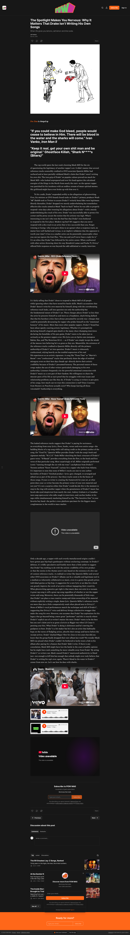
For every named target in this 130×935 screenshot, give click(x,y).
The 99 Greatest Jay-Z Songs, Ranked (47, 861)
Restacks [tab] (43, 831)
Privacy (14, 932)
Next (93, 818)
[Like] (32, 41)
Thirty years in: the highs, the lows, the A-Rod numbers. (48, 863)
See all (34, 906)
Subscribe (114, 8)
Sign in (124, 8)
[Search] (102, 8)
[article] (65, 864)
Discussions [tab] (45, 855)
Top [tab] (33, 855)
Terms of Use (74, 902)
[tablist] (38, 831)
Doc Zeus (34, 121)
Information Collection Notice (64, 904)
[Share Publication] (106, 8)
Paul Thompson (42, 881)
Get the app (72, 932)
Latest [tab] (37, 855)
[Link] (27, 136)
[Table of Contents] (2, 467)
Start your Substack (61, 932)
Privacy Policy (79, 904)
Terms (18, 932)
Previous (38, 818)
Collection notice (25, 932)
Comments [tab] (35, 831)
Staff (38, 865)
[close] (83, 873)
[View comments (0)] (37, 41)
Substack (110, 932)
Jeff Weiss (33, 34)
